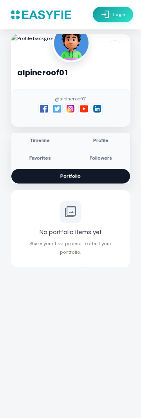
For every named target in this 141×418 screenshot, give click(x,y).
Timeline (40, 140)
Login (113, 14)
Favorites (40, 158)
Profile (100, 140)
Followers (101, 158)
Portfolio (70, 176)
